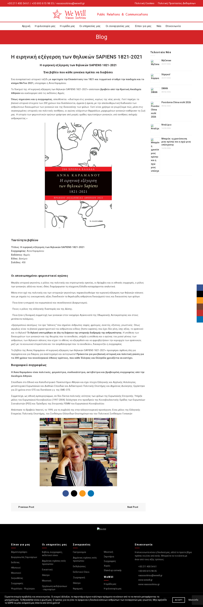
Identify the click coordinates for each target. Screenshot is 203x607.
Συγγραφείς (17, 583)
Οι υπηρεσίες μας (90, 26)
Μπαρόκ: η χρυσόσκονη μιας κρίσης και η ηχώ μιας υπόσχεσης (176, 141)
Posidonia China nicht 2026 (176, 102)
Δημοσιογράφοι (19, 552)
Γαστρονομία (79, 552)
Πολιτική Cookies (144, 3)
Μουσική (46, 580)
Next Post (132, 507)
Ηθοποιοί (16, 567)
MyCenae (166, 60)
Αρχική (26, 26)
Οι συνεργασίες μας (118, 26)
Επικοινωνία (173, 26)
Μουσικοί (16, 573)
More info (193, 600)
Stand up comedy (112, 570)
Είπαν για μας (143, 26)
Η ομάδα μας (67, 26)
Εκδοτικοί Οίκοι (81, 572)
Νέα (159, 26)
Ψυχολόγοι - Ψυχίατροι (23, 588)
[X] (74, 493)
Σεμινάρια (109, 556)
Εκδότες (15, 562)
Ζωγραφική (79, 577)
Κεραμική (77, 588)
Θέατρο (46, 575)
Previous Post (26, 507)
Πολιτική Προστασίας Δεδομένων (177, 3)
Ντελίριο (166, 124)
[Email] (82, 493)
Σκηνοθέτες (17, 578)
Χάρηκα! (165, 74)
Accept (178, 600)
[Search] (193, 14)
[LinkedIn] (91, 493)
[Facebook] (65, 493)
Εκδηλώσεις (79, 566)
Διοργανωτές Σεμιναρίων (24, 557)
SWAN (164, 88)
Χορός (107, 565)
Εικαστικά (47, 569)
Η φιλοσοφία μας (45, 26)
